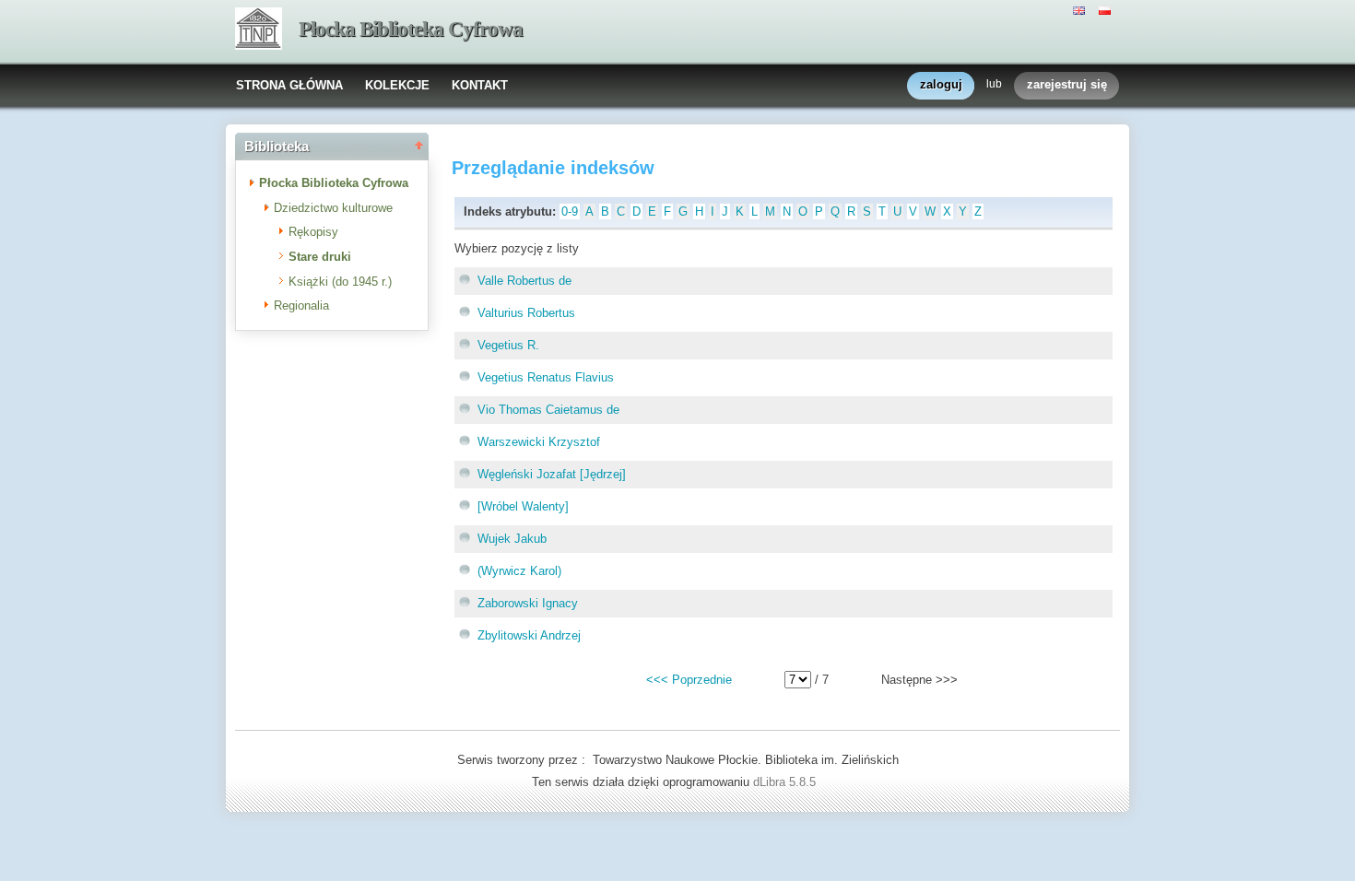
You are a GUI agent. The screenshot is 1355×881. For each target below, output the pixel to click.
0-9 (569, 211)
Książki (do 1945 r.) (340, 281)
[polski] (1107, 9)
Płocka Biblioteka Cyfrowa (411, 29)
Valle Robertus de (524, 281)
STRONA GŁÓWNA (289, 85)
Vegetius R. (508, 345)
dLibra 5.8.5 (786, 782)
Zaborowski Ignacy (527, 603)
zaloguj (941, 84)
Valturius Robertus (526, 313)
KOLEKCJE (397, 85)
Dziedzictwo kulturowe (333, 208)
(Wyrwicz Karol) (519, 571)
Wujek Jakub (512, 539)
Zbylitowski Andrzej (529, 635)
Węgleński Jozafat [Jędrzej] (551, 474)
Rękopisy (313, 232)
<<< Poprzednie (689, 680)
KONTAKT (480, 85)
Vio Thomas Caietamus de (548, 410)
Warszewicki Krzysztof (538, 442)
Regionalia (301, 305)
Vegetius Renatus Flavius (545, 377)
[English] (1081, 9)
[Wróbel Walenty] (523, 506)
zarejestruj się (1067, 84)
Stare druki (320, 257)
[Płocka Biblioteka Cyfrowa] (258, 30)
